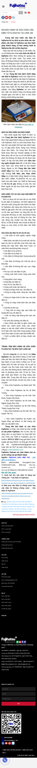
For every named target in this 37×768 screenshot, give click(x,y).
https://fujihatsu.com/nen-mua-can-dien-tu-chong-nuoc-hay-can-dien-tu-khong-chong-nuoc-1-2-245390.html (17, 495)
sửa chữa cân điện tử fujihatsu (25, 504)
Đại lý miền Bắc (5, 596)
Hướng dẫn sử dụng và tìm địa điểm (11, 541)
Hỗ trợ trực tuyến (6, 577)
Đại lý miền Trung (6, 602)
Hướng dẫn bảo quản (7, 548)
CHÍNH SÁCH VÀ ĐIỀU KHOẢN (11, 750)
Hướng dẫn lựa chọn (7, 545)
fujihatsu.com (5, 511)
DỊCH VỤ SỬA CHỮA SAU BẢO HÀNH (20, 511)
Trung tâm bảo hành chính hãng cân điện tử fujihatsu (16, 506)
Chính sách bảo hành (7, 526)
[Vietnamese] (29, 13)
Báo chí (3, 564)
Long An (29, 509)
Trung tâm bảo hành (7, 586)
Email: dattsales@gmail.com (9, 580)
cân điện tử (4, 509)
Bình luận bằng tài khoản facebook (24, 514)
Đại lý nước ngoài (6, 605)
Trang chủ (4, 22)
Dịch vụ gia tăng (5, 532)
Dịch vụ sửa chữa (6, 529)
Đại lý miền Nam (5, 599)
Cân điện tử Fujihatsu (20, 509)
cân (33, 506)
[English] (26, 13)
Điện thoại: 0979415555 (8, 583)
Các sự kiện (4, 557)
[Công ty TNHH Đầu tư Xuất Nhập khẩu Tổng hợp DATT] (18, 5)
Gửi (18, 703)
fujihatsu (11, 509)
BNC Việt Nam (30, 755)
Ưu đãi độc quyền (6, 608)
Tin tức (13, 22)
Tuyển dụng (4, 561)
